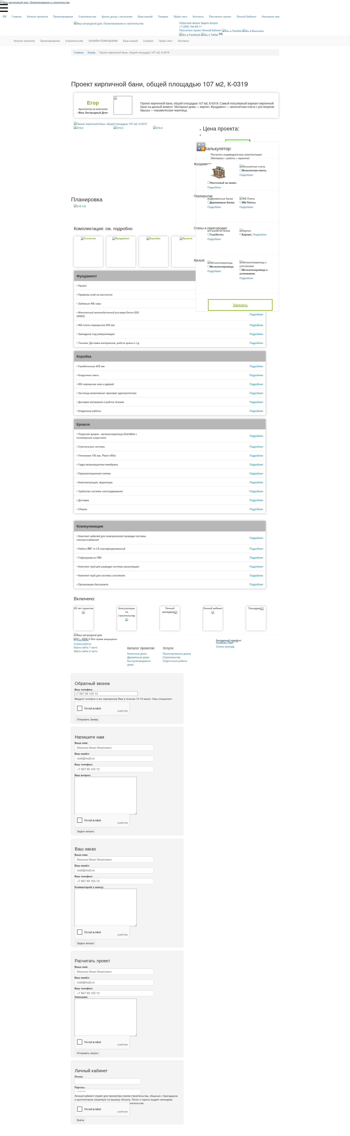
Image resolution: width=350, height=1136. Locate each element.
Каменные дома (137, 653)
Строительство (171, 657)
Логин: (79, 1076)
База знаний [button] (145, 16)
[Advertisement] (175, 67)
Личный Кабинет (246, 16)
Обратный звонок (189, 23)
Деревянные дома (138, 657)
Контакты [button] (198, 16)
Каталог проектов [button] (37, 16)
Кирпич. (247, 234)
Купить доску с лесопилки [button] (117, 16)
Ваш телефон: (84, 689)
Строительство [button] (87, 16)
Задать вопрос (209, 23)
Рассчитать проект (220, 16)
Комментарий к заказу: (89, 887)
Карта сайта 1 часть (86, 647)
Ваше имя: (81, 743)
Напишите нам (270, 16)
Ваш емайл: (82, 753)
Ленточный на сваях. (223, 182)
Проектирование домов (177, 653)
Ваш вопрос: (83, 775)
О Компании (81, 640)
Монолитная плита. (254, 170)
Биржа (91, 52)
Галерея (163, 16)
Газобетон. (217, 234)
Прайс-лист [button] (180, 16)
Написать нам (224, 643)
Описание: (81, 997)
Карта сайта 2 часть (86, 651)
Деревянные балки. (222, 202)
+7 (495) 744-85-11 (190, 26)
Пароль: (80, 1087)
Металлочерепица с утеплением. (254, 271)
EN (4, 16)
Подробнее (214, 187)
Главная (17, 16)
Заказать (240, 304)
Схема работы (82, 643)
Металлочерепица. (222, 266)
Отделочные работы (175, 661)
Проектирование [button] (63, 16)
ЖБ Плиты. (249, 202)
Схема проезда (225, 646)
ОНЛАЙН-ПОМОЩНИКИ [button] (103, 40)
